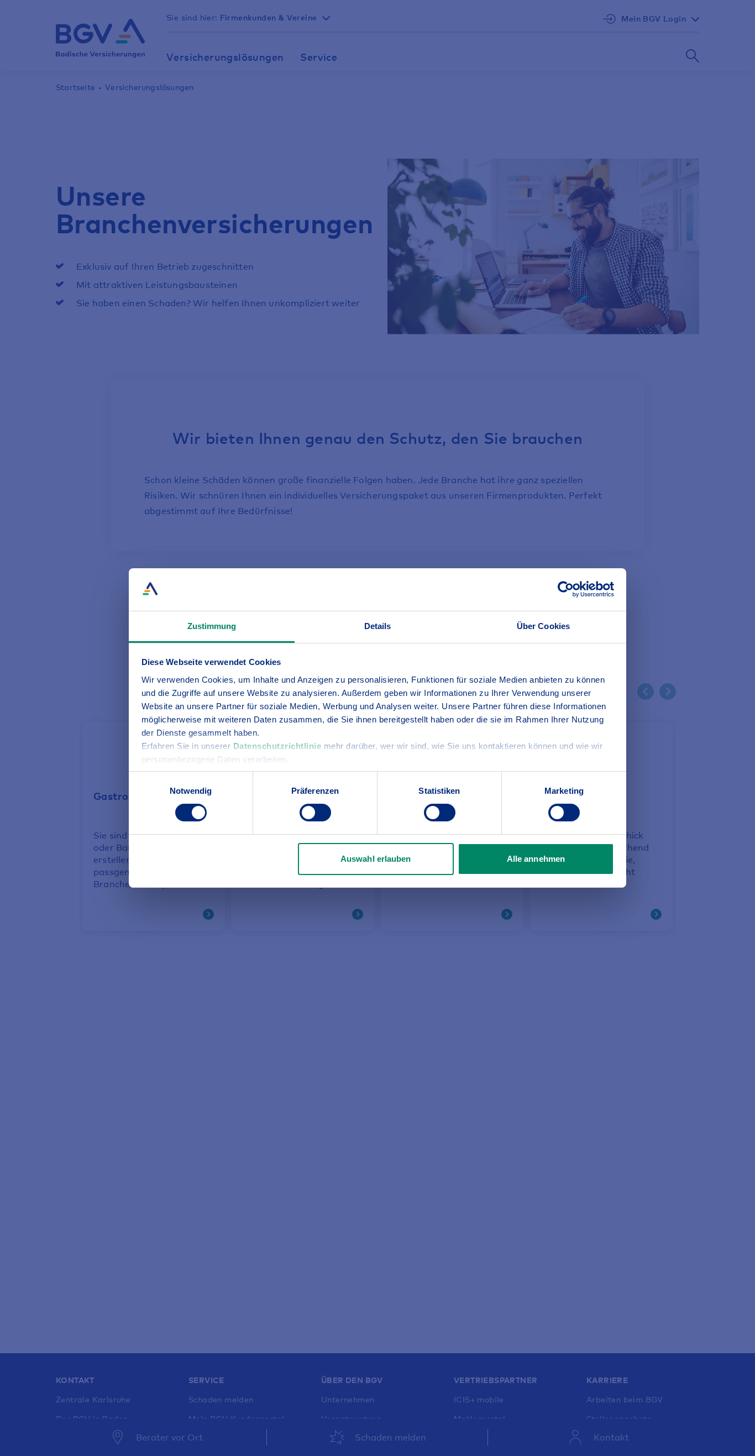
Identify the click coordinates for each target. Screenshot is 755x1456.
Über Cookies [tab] (543, 626)
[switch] (315, 812)
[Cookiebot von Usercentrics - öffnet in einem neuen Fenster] (565, 589)
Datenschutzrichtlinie (278, 746)
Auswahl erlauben (375, 858)
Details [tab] (377, 626)
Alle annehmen (536, 858)
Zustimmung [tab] (212, 626)
